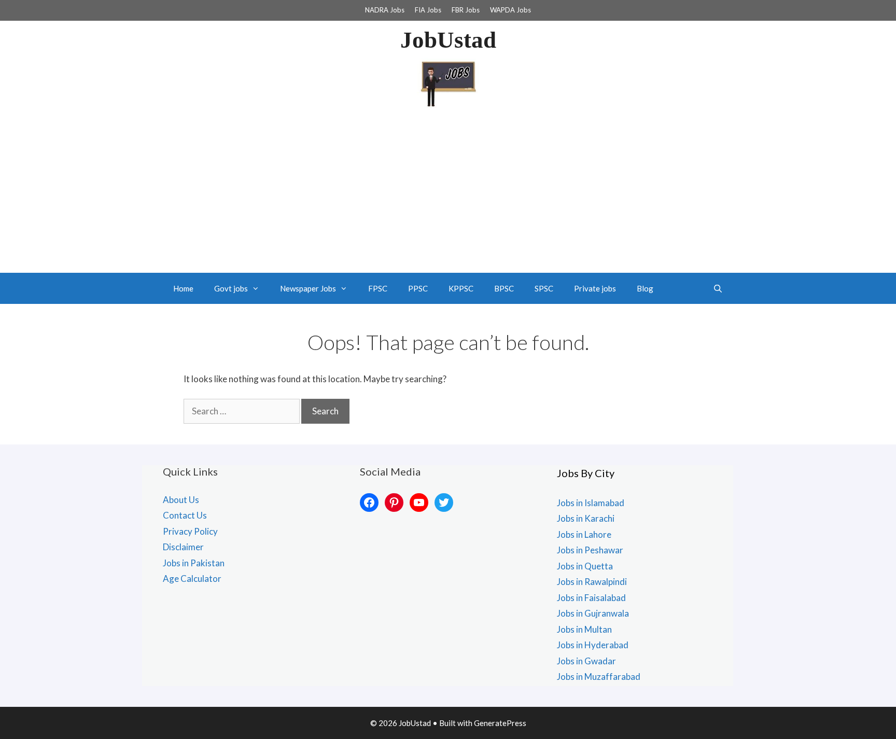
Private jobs (595, 288)
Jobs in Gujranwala (593, 613)
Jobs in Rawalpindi (592, 581)
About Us (181, 499)
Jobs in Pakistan (194, 562)
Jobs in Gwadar (586, 661)
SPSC (544, 288)
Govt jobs (231, 288)
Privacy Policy (190, 531)
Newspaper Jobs (308, 288)
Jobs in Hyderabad (592, 644)
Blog (645, 288)
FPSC (377, 288)
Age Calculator (192, 578)
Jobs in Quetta (585, 566)
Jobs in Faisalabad (591, 597)
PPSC (418, 288)
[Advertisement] (448, 195)
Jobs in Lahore (584, 534)
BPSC (504, 288)
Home (183, 288)
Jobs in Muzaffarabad (598, 676)
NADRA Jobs (384, 10)
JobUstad (448, 40)
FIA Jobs (428, 10)
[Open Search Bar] (718, 288)
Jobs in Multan (584, 629)
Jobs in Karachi (585, 518)
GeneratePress (500, 723)
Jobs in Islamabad (590, 502)
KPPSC (461, 288)
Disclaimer (183, 546)
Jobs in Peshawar (590, 550)
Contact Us (185, 515)
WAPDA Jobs (510, 10)
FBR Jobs (466, 10)
